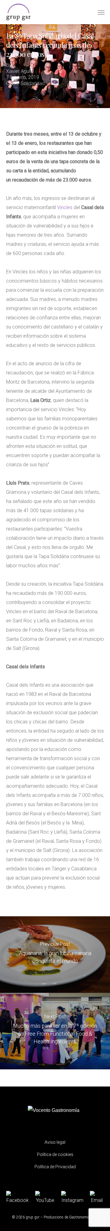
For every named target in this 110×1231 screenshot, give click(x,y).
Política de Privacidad (55, 1166)
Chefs (12, 83)
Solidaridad (32, 83)
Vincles (64, 207)
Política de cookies (55, 1154)
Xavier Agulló (20, 71)
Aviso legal (55, 1142)
